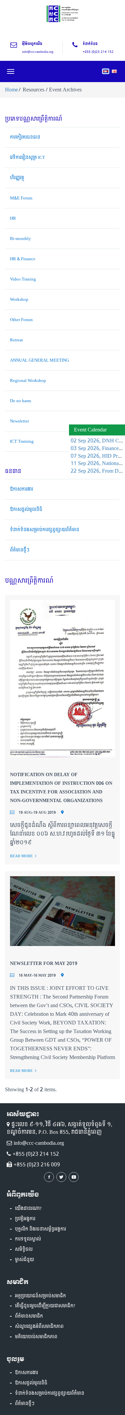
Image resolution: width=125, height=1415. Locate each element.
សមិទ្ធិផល (24, 1249)
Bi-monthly (20, 239)
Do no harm (20, 401)
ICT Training (22, 441)
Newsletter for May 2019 (43, 963)
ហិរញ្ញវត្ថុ (17, 178)
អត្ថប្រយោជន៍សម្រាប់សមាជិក (40, 1296)
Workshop (19, 299)
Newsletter (19, 421)
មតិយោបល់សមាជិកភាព (36, 1337)
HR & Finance (22, 259)
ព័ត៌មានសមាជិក (29, 1316)
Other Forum (21, 320)
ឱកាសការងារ (21, 489)
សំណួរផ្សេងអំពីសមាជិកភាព (39, 1327)
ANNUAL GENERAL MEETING (39, 360)
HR (13, 218)
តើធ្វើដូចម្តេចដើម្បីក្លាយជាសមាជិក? (45, 1306)
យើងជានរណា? (28, 1209)
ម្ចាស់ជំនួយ (24, 1260)
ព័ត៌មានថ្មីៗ (19, 550)
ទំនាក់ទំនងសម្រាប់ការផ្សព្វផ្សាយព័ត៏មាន (44, 530)
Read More (21, 856)
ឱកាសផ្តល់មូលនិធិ (26, 510)
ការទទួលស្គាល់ (28, 1239)
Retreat (16, 340)
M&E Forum (21, 198)
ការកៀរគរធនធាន (25, 137)
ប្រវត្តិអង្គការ (25, 1219)
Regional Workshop (28, 381)
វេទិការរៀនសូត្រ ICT (27, 158)
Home (11, 89)
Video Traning (23, 279)
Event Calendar (90, 429)
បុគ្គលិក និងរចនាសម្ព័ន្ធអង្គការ (40, 1229)
